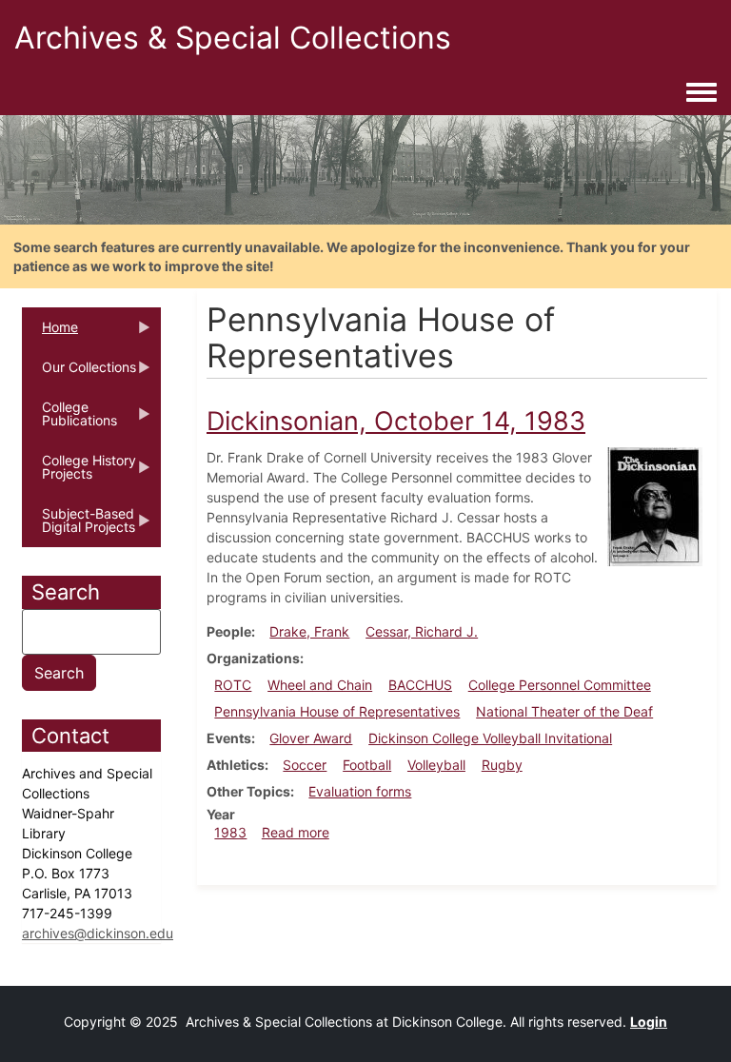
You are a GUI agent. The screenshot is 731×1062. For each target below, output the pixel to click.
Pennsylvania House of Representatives (337, 711)
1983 (230, 832)
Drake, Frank (309, 631)
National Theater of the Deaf (564, 711)
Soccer (304, 765)
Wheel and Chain (319, 685)
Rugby (502, 765)
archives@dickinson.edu (97, 933)
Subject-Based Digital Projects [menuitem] (78, 526)
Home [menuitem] (50, 333)
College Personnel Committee (559, 685)
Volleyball (436, 765)
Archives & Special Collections (232, 37)
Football (367, 765)
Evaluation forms (359, 791)
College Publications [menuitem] (69, 420)
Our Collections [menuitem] (79, 373)
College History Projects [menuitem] (79, 473)
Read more (295, 832)
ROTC (232, 685)
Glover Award (310, 738)
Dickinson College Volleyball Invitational (490, 738)
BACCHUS (420, 685)
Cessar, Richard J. (422, 631)
